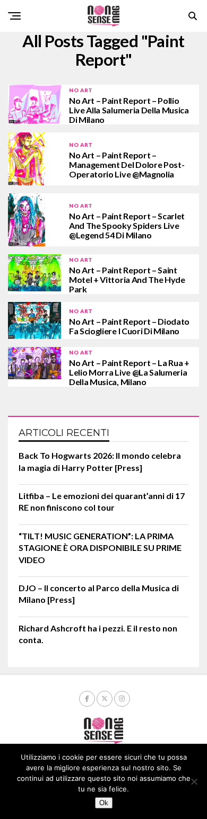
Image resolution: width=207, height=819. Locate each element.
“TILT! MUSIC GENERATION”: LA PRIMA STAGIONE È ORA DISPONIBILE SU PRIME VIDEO (100, 548)
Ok (103, 803)
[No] (193, 781)
